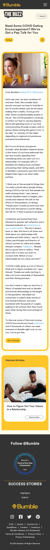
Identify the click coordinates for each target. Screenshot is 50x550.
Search (43, 16)
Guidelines (12, 527)
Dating (9, 39)
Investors (35, 527)
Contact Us (32, 524)
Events (20, 524)
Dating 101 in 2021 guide (31, 92)
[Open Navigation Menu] (45, 4)
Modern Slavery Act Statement (25, 530)
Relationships (36, 417)
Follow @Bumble (25, 443)
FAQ (11, 524)
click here (38, 323)
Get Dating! (13, 340)
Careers (24, 527)
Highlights (25, 493)
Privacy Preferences (25, 537)
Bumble (20, 543)
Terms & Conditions (14, 534)
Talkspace (27, 246)
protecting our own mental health (22, 227)
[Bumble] (11, 4)
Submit (25, 497)
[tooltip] (42, 39)
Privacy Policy (34, 534)
